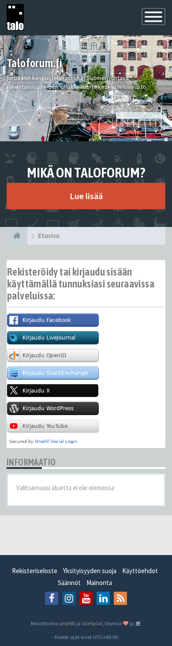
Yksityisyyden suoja (89, 571)
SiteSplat (92, 623)
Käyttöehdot (140, 571)
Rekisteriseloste (34, 571)
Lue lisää (86, 195)
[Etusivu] (17, 236)
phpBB (67, 623)
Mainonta (99, 582)
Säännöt (69, 582)
